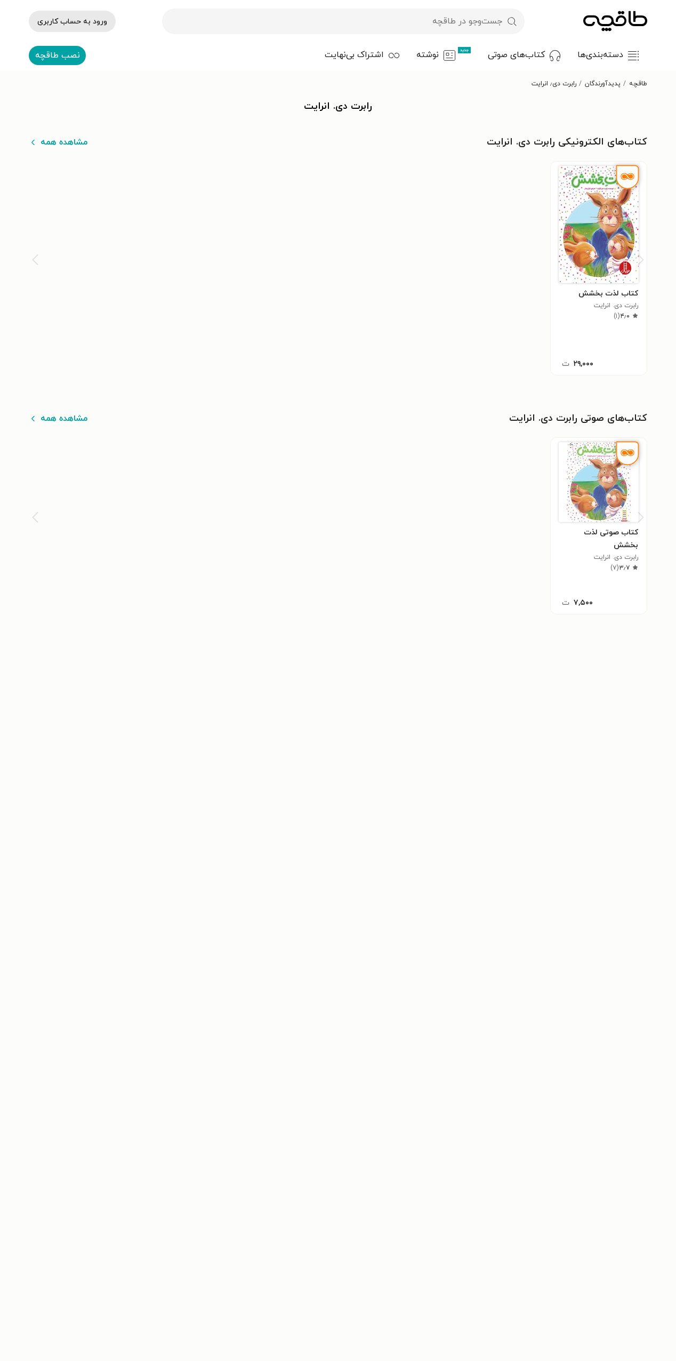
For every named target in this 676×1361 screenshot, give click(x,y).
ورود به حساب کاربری (72, 22)
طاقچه (638, 83)
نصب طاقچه (57, 55)
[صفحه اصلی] (615, 21)
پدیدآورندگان (603, 83)
